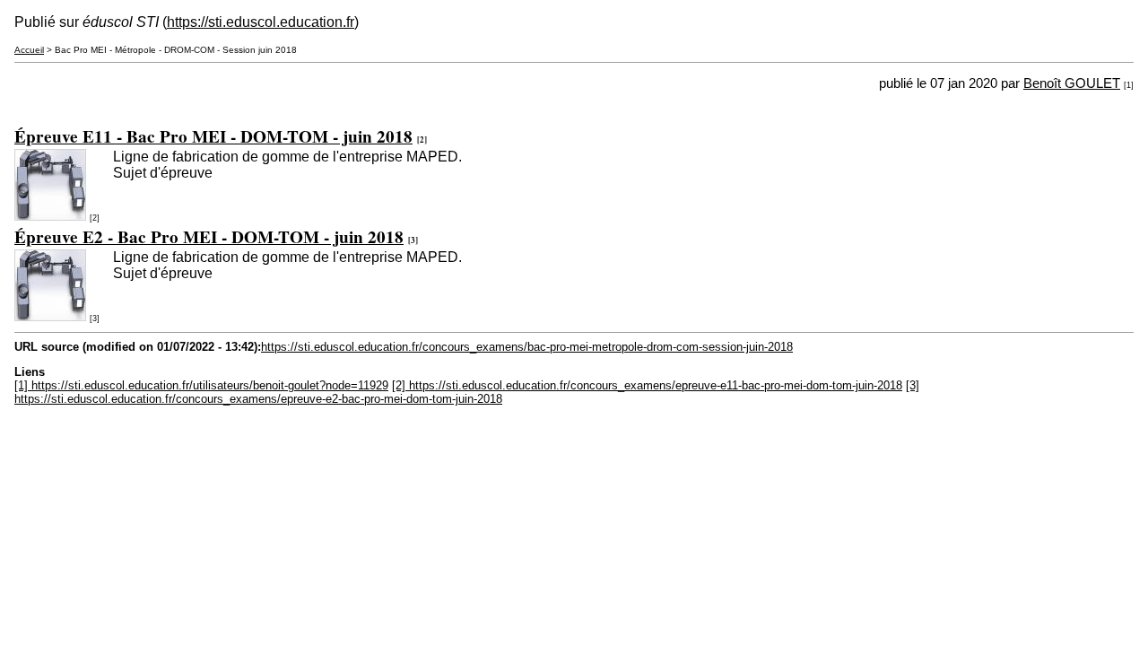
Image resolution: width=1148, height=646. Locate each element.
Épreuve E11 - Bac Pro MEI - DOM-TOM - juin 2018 (213, 136)
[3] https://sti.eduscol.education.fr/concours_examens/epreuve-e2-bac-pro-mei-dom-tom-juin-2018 (466, 392)
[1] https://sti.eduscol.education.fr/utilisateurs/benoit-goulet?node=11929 (201, 385)
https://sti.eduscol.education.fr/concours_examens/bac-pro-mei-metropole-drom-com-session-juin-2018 (527, 347)
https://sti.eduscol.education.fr (260, 22)
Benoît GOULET (1071, 83)
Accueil (29, 50)
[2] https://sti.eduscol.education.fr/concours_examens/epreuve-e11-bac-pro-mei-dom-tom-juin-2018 (647, 385)
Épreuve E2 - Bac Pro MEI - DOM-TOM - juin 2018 (209, 236)
